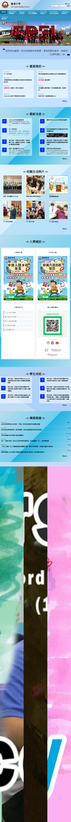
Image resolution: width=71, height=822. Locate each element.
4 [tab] (19, 45)
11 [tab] (33, 45)
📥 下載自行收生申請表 (11, 317)
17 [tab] (46, 45)
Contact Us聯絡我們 (5, 18)
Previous (3, 33)
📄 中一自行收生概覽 (10, 312)
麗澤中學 (16, 3)
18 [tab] (48, 45)
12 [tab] (35, 45)
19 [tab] (50, 45)
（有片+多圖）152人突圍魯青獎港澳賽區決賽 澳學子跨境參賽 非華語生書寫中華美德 (27, 446)
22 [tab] (56, 45)
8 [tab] (27, 45)
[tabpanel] (35, 33)
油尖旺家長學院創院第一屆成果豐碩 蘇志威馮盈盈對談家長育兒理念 (21, 430)
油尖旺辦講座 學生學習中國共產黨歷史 (12, 435)
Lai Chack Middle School (20, 7)
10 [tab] (31, 45)
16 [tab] (44, 45)
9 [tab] (29, 45)
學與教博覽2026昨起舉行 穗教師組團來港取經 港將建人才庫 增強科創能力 (23, 452)
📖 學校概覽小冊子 (9, 329)
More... (65, 101)
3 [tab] (16, 45)
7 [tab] (25, 45)
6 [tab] (23, 45)
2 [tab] (14, 45)
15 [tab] (41, 45)
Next (67, 33)
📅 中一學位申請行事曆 (11, 321)
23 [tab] (58, 45)
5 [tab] (21, 45)
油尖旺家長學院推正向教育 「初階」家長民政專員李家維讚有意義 (20, 424)
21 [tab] (54, 45)
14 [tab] (39, 45)
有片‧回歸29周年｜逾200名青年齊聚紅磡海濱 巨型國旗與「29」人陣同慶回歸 (25, 441)
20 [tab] (52, 45)
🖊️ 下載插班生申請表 (10, 325)
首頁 (3, 12)
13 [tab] (37, 45)
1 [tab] (12, 45)
